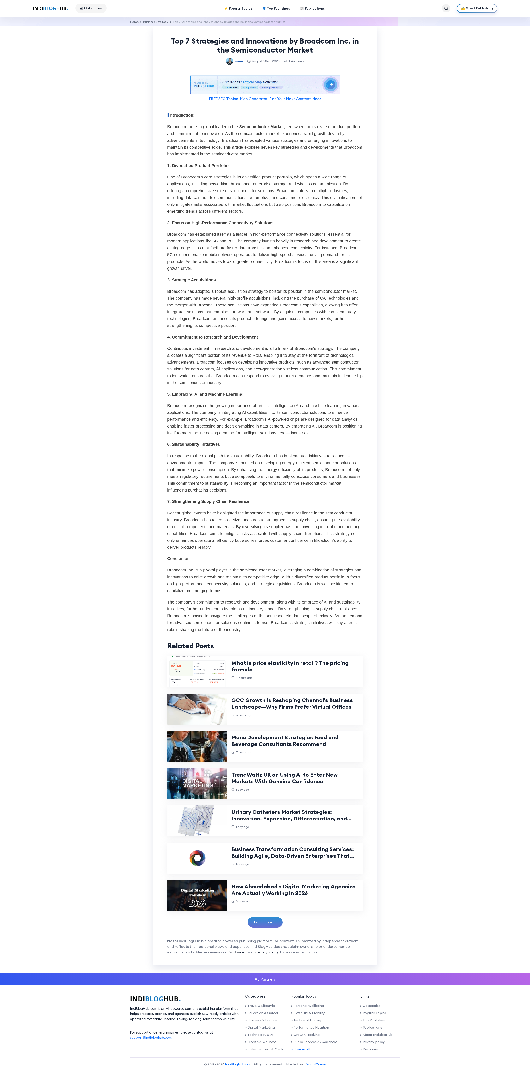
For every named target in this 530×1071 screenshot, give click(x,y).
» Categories (370, 1006)
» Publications (371, 1027)
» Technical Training (306, 1020)
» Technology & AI (259, 1034)
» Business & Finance (261, 1020)
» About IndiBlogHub (376, 1034)
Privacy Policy (266, 952)
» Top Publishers (373, 1020)
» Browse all (300, 1049)
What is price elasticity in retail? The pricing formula (290, 666)
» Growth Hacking (305, 1034)
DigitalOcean (315, 1064)
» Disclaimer (369, 1049)
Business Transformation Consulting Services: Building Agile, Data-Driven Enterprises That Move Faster (292, 856)
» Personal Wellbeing (307, 1006)
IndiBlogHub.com (238, 1064)
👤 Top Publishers (276, 8)
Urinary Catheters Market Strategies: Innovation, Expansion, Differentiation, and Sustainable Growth (289, 818)
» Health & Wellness (260, 1042)
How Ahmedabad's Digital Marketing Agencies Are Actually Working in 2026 (293, 889)
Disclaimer (237, 952)
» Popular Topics (373, 1013)
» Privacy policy (372, 1042)
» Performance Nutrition (310, 1027)
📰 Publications (312, 8)
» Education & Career (261, 1013)
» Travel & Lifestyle (260, 1006)
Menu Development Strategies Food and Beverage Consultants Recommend (285, 740)
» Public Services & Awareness (314, 1042)
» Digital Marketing (260, 1027)
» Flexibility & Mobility (308, 1013)
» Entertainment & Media (264, 1049)
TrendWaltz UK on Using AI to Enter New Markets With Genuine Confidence (284, 778)
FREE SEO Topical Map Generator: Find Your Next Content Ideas (265, 98)
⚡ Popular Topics (238, 8)
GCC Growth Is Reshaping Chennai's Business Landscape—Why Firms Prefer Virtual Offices (292, 703)
